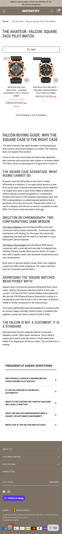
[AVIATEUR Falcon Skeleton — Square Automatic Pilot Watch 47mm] (16, 70)
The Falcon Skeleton (12, 227)
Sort (33, 49)
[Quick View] (26, 80)
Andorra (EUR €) (22, 510)
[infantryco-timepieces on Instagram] (9, 492)
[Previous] (4, 3)
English (6, 510)
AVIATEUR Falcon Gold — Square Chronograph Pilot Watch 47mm (45, 90)
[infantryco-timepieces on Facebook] (4, 492)
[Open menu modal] (4, 11)
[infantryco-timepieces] (31, 11)
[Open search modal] (52, 11)
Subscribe (54, 482)
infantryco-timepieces (27, 515)
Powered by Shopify (11, 520)
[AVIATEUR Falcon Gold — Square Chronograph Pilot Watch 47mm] (46, 70)
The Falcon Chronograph (14, 245)
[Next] (58, 3)
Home (5, 21)
